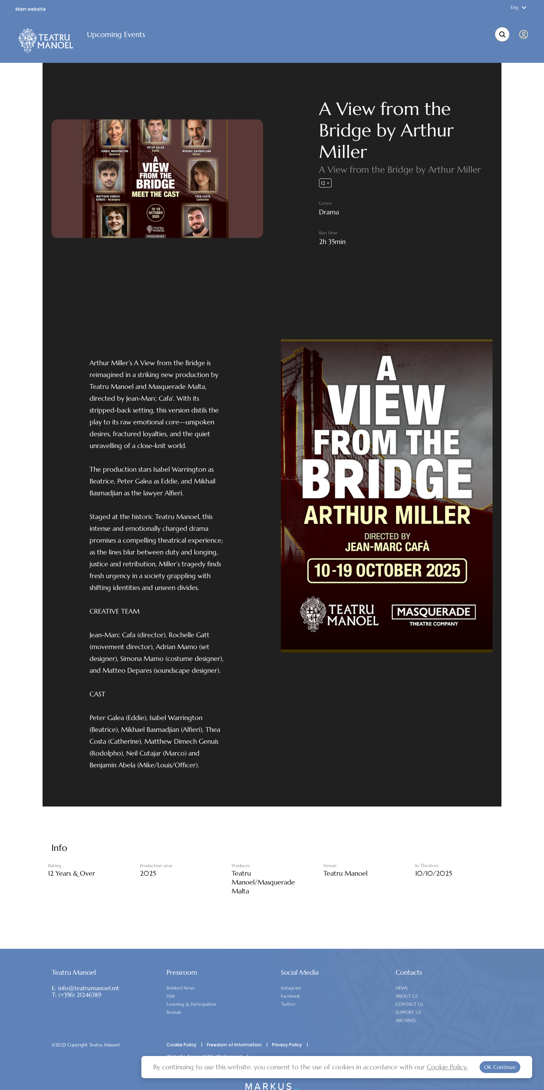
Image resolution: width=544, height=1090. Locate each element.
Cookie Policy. (447, 1067)
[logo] (46, 40)
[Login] (525, 34)
